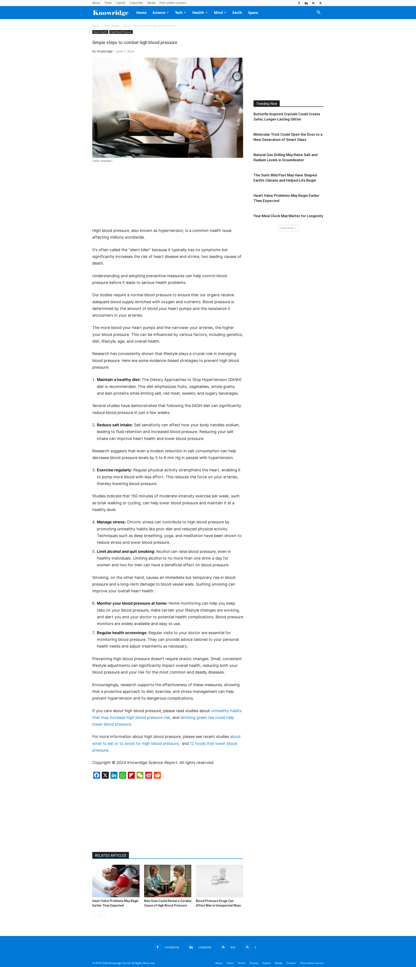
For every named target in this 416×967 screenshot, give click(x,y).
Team (108, 3)
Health (198, 12)
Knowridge (105, 51)
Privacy (254, 963)
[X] (320, 3)
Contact (291, 963)
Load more (287, 228)
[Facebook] (299, 3)
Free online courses (172, 3)
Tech (179, 12)
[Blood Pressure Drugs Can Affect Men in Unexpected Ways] (219, 881)
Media (151, 3)
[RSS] (313, 3)
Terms (241, 963)
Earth (237, 12)
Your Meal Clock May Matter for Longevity (288, 216)
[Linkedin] (306, 3)
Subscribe (136, 3)
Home (141, 12)
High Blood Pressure (121, 31)
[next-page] (102, 914)
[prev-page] (95, 914)
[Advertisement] (167, 195)
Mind (218, 12)
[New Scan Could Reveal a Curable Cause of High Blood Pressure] (167, 881)
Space (253, 12)
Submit (120, 3)
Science (159, 12)
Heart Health (111, 26)
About (96, 3)
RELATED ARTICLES (110, 855)
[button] (318, 12)
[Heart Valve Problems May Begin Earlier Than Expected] (116, 881)
